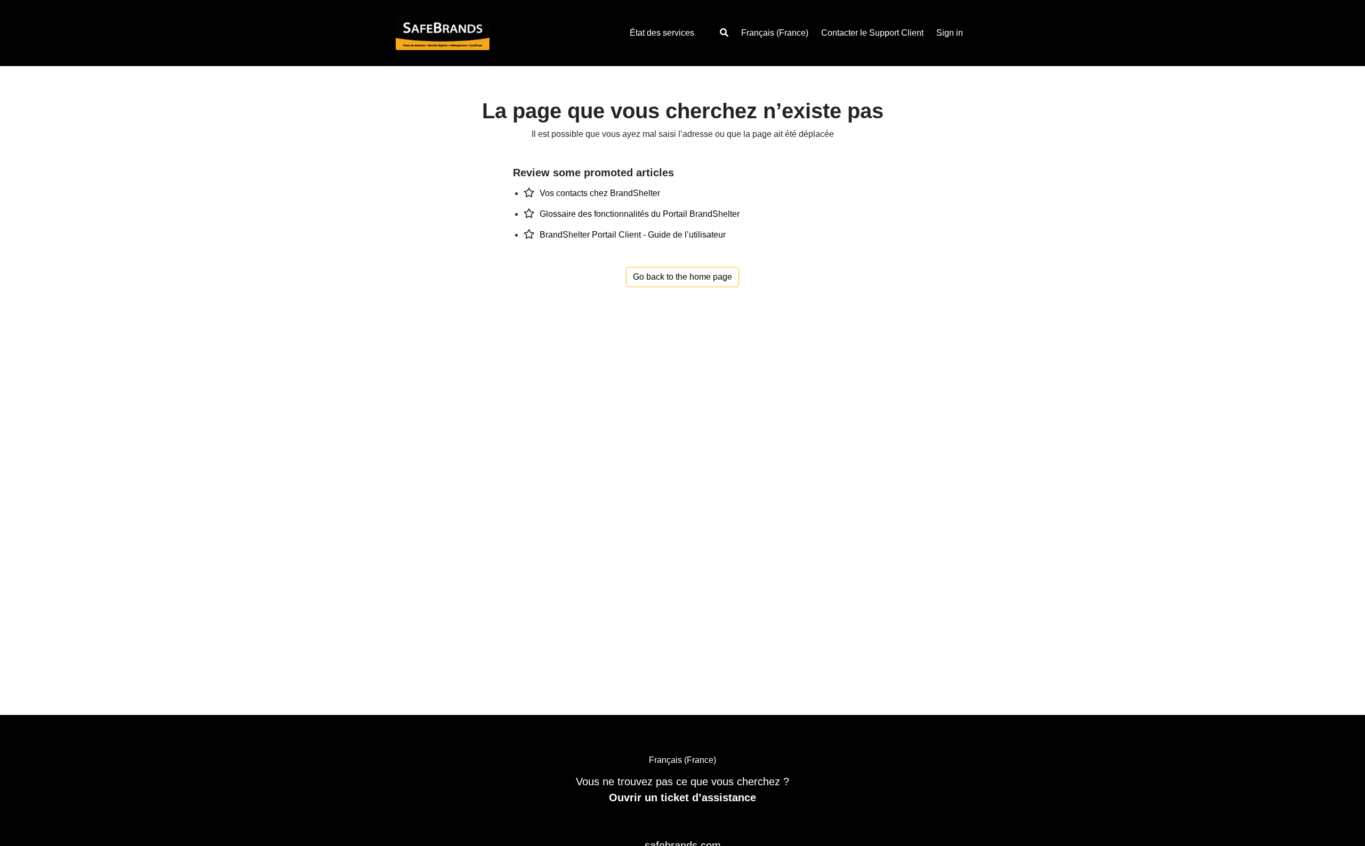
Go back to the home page (682, 276)
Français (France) (774, 32)
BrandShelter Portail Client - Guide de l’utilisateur (633, 234)
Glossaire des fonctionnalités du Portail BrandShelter (640, 213)
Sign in (949, 32)
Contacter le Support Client (872, 32)
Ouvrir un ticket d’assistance (682, 797)
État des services (662, 32)
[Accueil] (462, 33)
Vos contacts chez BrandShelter (600, 193)
